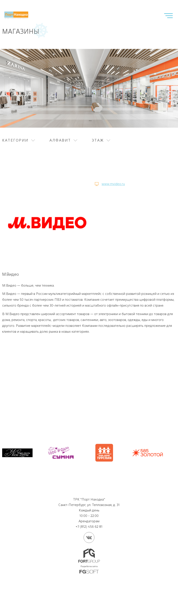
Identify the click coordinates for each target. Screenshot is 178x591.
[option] (17, 452)
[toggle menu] (168, 15)
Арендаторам (89, 521)
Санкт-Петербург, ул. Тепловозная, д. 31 (89, 505)
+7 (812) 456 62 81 (89, 526)
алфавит (60, 140)
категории (15, 140)
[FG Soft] (89, 572)
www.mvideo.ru (113, 184)
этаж (98, 140)
